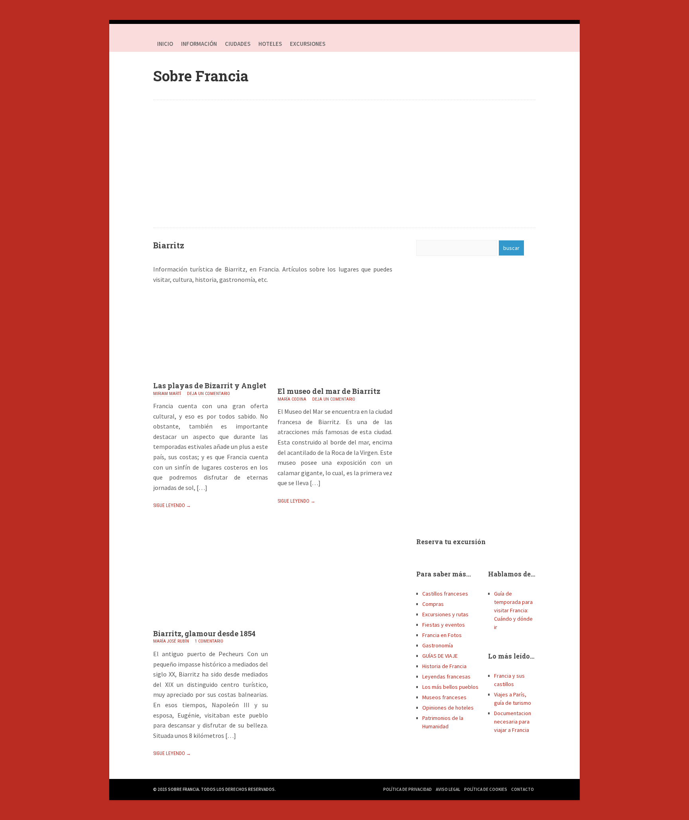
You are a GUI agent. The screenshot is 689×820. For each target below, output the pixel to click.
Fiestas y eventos (443, 624)
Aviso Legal (448, 789)
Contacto (522, 789)
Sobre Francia (200, 75)
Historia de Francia (444, 666)
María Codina (292, 399)
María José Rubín (171, 641)
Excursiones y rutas (445, 614)
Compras (433, 604)
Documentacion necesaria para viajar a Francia (512, 721)
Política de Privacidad (407, 789)
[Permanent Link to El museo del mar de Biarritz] (335, 384)
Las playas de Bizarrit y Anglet (209, 385)
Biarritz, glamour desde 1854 (204, 633)
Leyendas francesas (446, 676)
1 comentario (209, 641)
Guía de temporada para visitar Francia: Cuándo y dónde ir (513, 610)
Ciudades (237, 43)
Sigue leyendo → (172, 505)
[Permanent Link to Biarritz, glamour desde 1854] (210, 627)
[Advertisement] (344, 164)
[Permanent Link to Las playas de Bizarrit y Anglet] (210, 379)
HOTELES (270, 43)
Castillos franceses (445, 593)
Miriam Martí (167, 393)
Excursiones (307, 43)
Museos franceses (444, 697)
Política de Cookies (485, 789)
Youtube (528, 44)
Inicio (165, 43)
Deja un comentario (208, 393)
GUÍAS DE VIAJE (440, 655)
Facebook (496, 44)
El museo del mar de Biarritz (329, 391)
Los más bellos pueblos (450, 686)
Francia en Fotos (442, 635)
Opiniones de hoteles (448, 707)
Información (199, 43)
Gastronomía (437, 645)
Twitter (512, 44)
